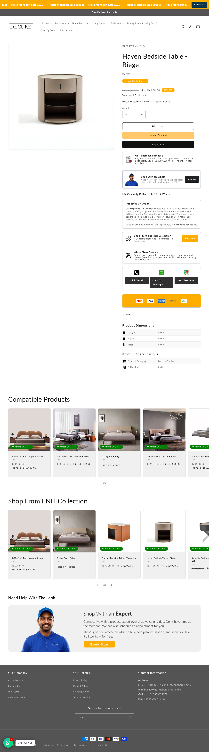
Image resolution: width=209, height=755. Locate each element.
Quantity (126, 108)
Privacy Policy (80, 680)
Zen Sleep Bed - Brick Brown (161, 456)
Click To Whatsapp (158, 282)
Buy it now (158, 144)
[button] (46, 23)
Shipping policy (80, 745)
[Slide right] (111, 483)
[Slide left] (97, 483)
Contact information (99, 745)
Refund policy (32, 745)
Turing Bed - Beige (111, 456)
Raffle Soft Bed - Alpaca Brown (27, 456)
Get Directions (186, 280)
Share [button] (129, 314)
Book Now (192, 179)
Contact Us (14, 685)
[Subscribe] (130, 717)
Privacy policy (47, 745)
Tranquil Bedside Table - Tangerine (119, 558)
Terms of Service (81, 697)
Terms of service (64, 745)
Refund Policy (80, 685)
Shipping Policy (81, 691)
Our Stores (13, 691)
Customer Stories (17, 697)
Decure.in (19, 745)
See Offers (199, 4)
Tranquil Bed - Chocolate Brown (73, 456)
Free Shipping (141, 95)
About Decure (15, 680)
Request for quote (158, 135)
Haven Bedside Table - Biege (161, 558)
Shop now (190, 238)
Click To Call (137, 280)
